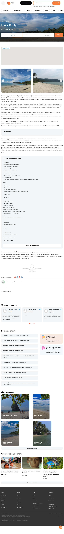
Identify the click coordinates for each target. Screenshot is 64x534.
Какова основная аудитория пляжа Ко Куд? (14, 362)
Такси (49, 502)
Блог (34, 498)
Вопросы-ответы (36, 497)
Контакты (35, 500)
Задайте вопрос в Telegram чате (51, 336)
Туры (49, 495)
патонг (47, 6)
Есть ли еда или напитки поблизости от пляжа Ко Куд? (17, 367)
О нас (34, 495)
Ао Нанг (18, 504)
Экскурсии (50, 497)
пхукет (40, 6)
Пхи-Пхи (18, 502)
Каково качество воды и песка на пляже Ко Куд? (16, 335)
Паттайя (18, 498)
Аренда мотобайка (52, 506)
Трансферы (50, 500)
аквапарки (52, 6)
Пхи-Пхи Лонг (4, 495)
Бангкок (18, 497)
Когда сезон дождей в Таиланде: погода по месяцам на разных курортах (10, 472)
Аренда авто (51, 504)
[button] (3, 80)
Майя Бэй (3, 500)
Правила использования (5, 521)
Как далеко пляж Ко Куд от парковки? (13, 377)
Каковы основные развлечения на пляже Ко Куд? (16, 340)
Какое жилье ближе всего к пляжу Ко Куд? (14, 372)
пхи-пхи (44, 6)
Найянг (2, 504)
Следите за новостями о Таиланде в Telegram (53, 348)
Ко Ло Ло (3, 497)
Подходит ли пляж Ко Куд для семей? (13, 350)
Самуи (18, 500)
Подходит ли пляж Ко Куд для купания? (13, 345)
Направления (51, 508)
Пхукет (18, 495)
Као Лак (2, 498)
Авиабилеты (51, 498)
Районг (2, 502)
